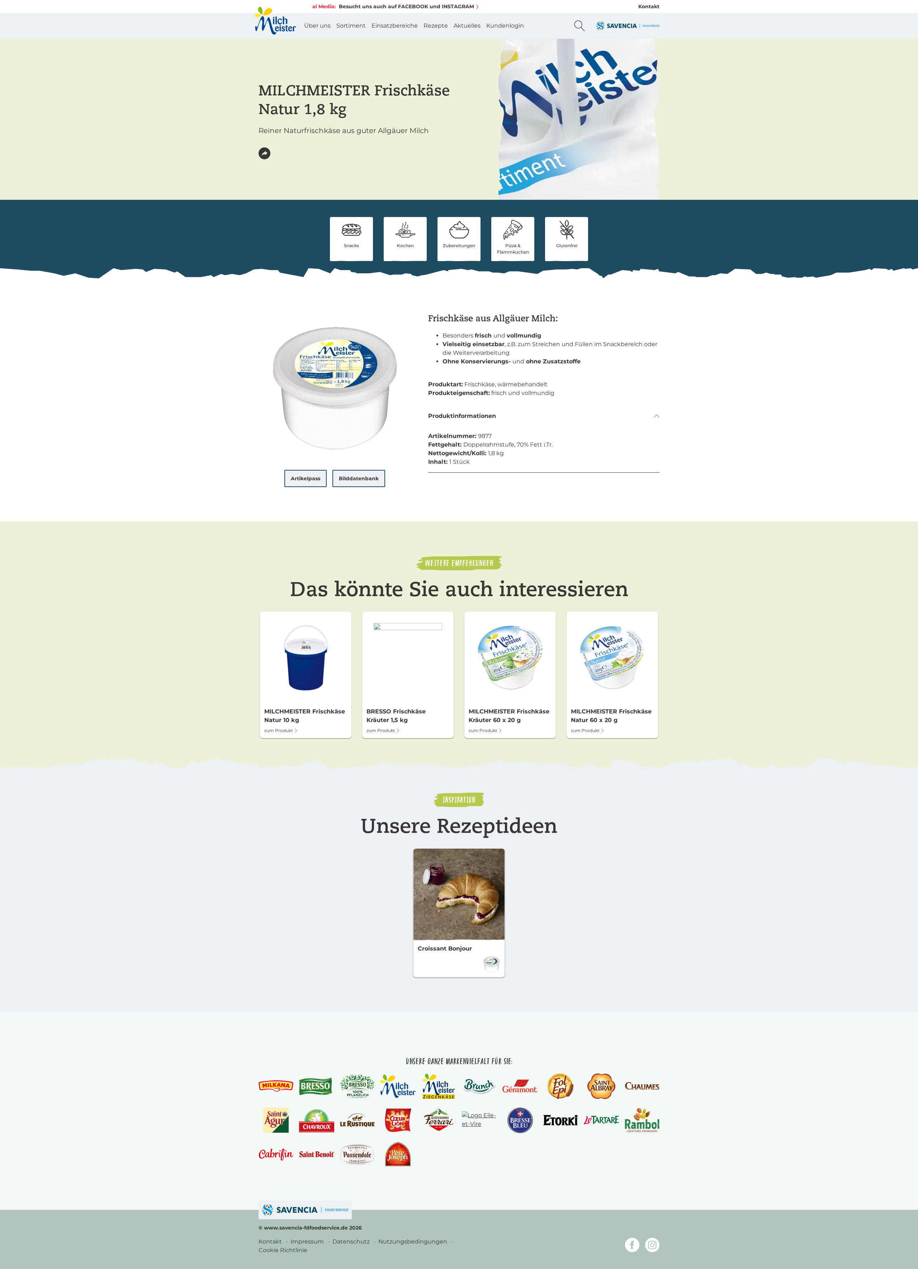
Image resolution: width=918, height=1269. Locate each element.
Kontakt (648, 6)
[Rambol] (642, 1120)
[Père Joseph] (397, 1154)
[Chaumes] (642, 1086)
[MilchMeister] (397, 1086)
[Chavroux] (316, 1120)
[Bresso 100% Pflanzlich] (357, 1086)
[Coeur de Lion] (398, 1120)
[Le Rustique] (357, 1120)
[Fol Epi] (560, 1086)
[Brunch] (479, 1086)
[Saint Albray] (601, 1086)
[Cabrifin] (276, 1154)
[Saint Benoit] (316, 1154)
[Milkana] (276, 1085)
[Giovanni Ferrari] (438, 1120)
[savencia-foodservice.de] (305, 1210)
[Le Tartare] (601, 1120)
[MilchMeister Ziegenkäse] (438, 1086)
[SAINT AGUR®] (276, 1120)
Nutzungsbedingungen (413, 1241)
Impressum (307, 1241)
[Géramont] (519, 1086)
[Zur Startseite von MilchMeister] (275, 20)
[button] (264, 153)
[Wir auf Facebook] (632, 1246)
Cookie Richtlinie (283, 1250)
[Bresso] (316, 1086)
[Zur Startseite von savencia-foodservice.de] (627, 26)
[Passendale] (357, 1154)
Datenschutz (351, 1241)
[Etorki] (560, 1120)
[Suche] (579, 25)
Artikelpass (305, 478)
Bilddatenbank (359, 478)
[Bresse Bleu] (520, 1120)
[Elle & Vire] (479, 1120)
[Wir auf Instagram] (652, 1246)
